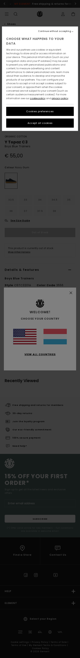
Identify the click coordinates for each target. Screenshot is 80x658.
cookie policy (37, 98)
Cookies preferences (40, 111)
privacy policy (60, 98)
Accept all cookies (40, 123)
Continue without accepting (54, 31)
